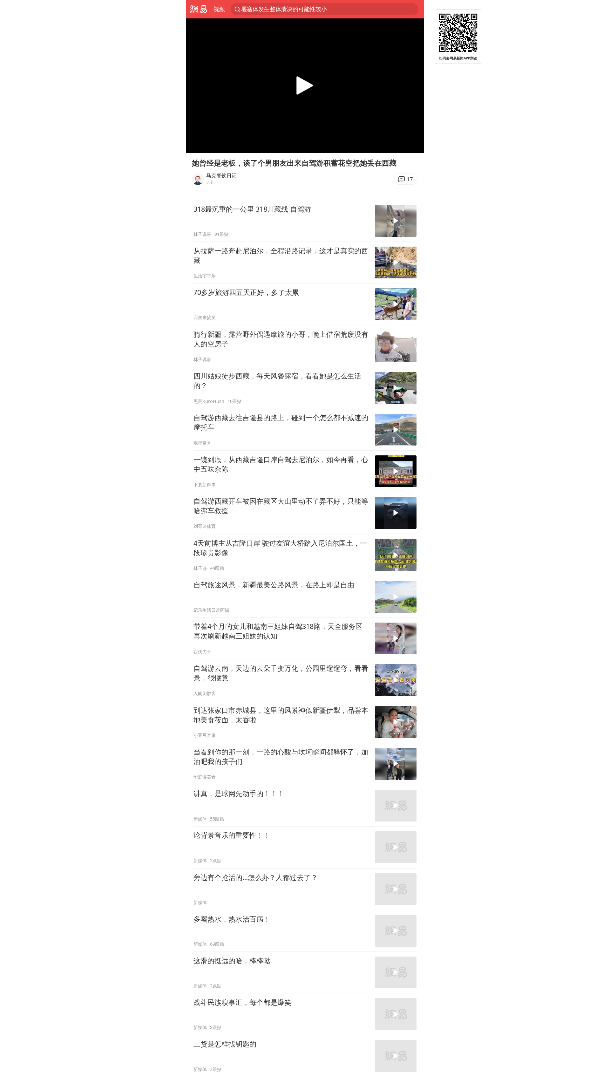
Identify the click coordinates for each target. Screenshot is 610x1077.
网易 (198, 9)
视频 (219, 9)
